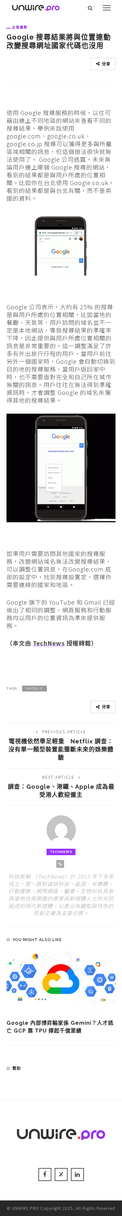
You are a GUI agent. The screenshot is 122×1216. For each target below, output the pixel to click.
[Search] (90, 8)
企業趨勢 (20, 27)
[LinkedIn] (77, 1174)
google (34, 688)
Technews (61, 852)
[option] (61, 993)
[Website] (60, 864)
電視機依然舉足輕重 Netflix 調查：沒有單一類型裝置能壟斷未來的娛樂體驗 (61, 749)
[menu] (107, 8)
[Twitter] (61, 1174)
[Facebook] (44, 1174)
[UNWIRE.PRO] (36, 7)
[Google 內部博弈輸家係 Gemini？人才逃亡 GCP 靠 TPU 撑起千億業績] (61, 983)
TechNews (49, 643)
